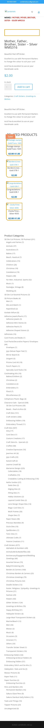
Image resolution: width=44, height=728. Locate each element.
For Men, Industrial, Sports (17, 280)
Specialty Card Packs (14, 370)
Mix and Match (12, 305)
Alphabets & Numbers (15, 548)
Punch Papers (11, 366)
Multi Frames (13, 511)
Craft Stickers (19, 96)
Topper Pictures (10, 705)
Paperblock (10, 309)
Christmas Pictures (14, 581)
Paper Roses (11, 519)
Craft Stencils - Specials (15, 442)
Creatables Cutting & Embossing (21, 479)
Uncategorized (10, 708)
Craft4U (9, 446)
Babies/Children (12, 376)
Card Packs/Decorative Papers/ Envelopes (21, 341)
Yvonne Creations (13, 541)
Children (9, 265)
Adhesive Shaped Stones (16, 330)
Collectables (13, 471)
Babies (9, 253)
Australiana (11, 249)
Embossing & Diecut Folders (17, 658)
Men (8, 301)
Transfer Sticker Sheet (15, 647)
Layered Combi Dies (16, 500)
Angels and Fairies (13, 242)
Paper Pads (9, 676)
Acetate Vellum (10, 312)
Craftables (12, 475)
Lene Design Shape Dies (18, 504)
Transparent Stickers (14, 651)
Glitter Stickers (12, 602)
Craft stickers (11, 417)
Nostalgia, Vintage (13, 287)
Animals (9, 246)
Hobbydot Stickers (13, 614)
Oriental (9, 640)
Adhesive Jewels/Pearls (13, 316)
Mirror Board (11, 355)
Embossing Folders (14, 420)
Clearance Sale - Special (14, 402)
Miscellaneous (12, 395)
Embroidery (11, 388)
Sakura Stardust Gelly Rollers (18, 697)
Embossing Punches (14, 683)
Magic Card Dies (14, 508)
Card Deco (10, 434)
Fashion (9, 595)
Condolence (11, 272)
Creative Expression (14, 449)
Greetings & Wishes (14, 606)
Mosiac (9, 629)
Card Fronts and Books (13, 338)
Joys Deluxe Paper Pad (15, 351)
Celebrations (11, 261)
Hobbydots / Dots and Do (14, 669)
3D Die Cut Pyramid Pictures (15, 294)
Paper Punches (10, 680)
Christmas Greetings (14, 577)
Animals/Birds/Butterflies (16, 552)
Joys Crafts (10, 457)
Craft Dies (10, 413)
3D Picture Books (11, 298)
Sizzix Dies (10, 526)
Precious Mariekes (13, 523)
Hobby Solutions (14, 496)
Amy (8, 431)
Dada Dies (12, 485)
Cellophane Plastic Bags (14, 399)
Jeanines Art (11, 453)
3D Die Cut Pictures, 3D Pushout (17, 239)
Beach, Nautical (12, 257)
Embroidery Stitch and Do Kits (16, 665)
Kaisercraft (10, 461)
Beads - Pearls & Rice (14, 409)
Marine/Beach (12, 621)
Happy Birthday (12, 610)
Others (9, 643)
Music (8, 283)
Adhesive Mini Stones (15, 323)
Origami (9, 358)
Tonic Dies (10, 534)
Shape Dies (12, 515)
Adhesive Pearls (12, 326)
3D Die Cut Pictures (14, 405)
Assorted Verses (12, 562)
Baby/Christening (13, 566)
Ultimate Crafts (12, 537)
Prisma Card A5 (12, 362)
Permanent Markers (14, 690)
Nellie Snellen (12, 482)
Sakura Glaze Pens (13, 693)
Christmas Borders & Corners (18, 573)
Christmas (10, 268)
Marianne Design (13, 468)
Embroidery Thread (14, 424)
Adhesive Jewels (12, 319)
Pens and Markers (11, 687)
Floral (8, 391)
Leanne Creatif (12, 464)
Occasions (10, 636)
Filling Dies (12, 493)
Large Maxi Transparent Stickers (19, 617)
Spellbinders (11, 530)
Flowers (9, 276)
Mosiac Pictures (10, 673)
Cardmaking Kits (11, 373)
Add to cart (23, 86)
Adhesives (8, 334)
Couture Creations (13, 438)
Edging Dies (13, 489)
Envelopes (10, 347)
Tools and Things (11, 701)
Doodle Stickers (12, 585)
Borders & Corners (13, 569)
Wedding (10, 291)
